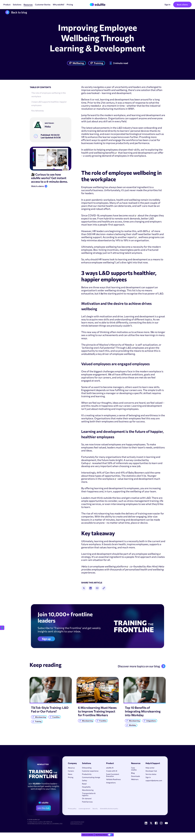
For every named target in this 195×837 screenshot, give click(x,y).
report (131, 237)
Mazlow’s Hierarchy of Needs (115, 344)
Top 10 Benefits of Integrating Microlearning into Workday (143, 711)
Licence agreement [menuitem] (84, 808)
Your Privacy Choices (101, 834)
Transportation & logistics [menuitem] (88, 794)
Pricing (70, 4)
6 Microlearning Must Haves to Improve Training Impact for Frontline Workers (97, 711)
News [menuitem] (70, 774)
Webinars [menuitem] (134, 779)
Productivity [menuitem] (87, 774)
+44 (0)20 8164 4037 (77, 822)
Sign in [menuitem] (148, 777)
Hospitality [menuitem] (86, 787)
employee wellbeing (147, 553)
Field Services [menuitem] (87, 802)
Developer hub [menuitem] (151, 771)
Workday (132, 725)
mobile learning (90, 133)
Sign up (46, 638)
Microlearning (40, 717)
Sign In (167, 4)
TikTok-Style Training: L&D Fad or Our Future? (49, 709)
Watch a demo (37, 186)
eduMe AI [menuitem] (109, 768)
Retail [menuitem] (84, 784)
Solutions (17, 4)
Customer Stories (42, 4)
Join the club (43, 808)
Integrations (151, 721)
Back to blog (19, 12)
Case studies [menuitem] (134, 769)
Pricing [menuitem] (70, 777)
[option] (50, 700)
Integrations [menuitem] (111, 783)
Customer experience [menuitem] (90, 771)
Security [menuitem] (95, 808)
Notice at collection (87, 834)
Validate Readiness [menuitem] (113, 779)
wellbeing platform (115, 566)
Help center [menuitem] (150, 768)
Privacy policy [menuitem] (72, 808)
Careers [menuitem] (71, 771)
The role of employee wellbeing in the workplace (48, 95)
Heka (48, 126)
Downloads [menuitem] (135, 776)
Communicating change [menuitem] (91, 777)
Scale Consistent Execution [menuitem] (112, 775)
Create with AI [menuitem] (111, 771)
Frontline (56, 717)
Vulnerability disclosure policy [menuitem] (109, 808)
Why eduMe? (58, 4)
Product (6, 4)
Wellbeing (78, 63)
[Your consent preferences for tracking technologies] (2, 628)
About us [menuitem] (71, 768)
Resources (28, 4)
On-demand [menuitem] (86, 798)
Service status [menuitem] (151, 774)
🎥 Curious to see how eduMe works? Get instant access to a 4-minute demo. (49, 178)
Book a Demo (182, 4)
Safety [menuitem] (84, 780)
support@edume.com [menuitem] (154, 780)
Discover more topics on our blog (139, 666)
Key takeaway (37, 110)
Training (98, 63)
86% (145, 231)
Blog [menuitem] (133, 773)
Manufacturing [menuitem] (87, 790)
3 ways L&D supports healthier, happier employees (49, 103)
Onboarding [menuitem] (86, 768)
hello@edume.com (76, 823)
